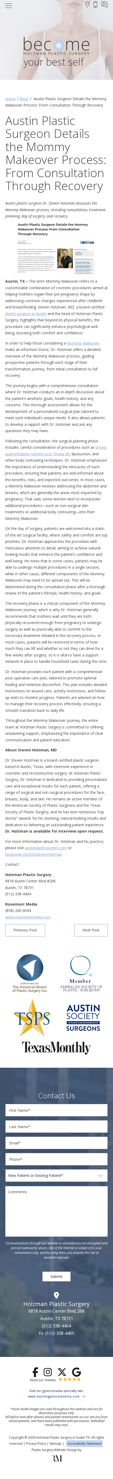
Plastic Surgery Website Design (54, 1450)
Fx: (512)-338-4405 (56, 1333)
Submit (56, 1276)
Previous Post (25, 929)
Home (10, 98)
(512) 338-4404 (56, 1326)
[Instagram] (48, 1372)
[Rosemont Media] (56, 1460)
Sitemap (55, 1443)
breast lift (62, 453)
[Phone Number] (95, 5)
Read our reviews (43, 1380)
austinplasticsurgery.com (46, 847)
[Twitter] (62, 1372)
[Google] (76, 1372)
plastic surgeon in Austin (26, 313)
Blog (24, 98)
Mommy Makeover (83, 343)
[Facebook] (35, 1372)
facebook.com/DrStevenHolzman (33, 854)
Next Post (91, 929)
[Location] (87, 5)
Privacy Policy (36, 1443)
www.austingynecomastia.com (54, 1396)
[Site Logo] (56, 47)
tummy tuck (41, 453)
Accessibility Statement (84, 1443)
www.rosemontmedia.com (27, 917)
